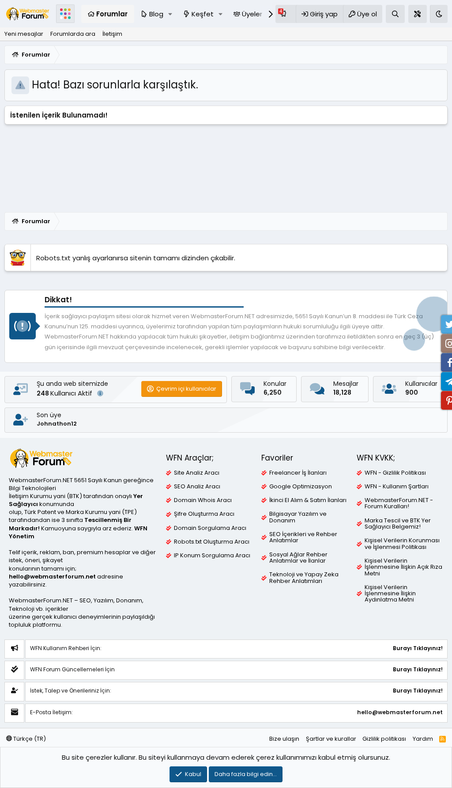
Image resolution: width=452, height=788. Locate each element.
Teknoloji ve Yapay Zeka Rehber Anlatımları (304, 578)
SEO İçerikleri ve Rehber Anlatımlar (303, 537)
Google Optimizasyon (300, 487)
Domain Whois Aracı (203, 500)
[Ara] (395, 14)
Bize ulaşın (284, 739)
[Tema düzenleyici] (417, 14)
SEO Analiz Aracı (197, 487)
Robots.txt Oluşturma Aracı (211, 542)
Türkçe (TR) (29, 739)
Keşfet (203, 14)
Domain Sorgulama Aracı (210, 528)
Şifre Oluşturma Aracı (204, 514)
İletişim (112, 34)
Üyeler (252, 14)
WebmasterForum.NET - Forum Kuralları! (399, 503)
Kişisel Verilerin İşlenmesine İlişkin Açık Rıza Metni (403, 567)
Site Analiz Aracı (196, 473)
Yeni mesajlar (23, 34)
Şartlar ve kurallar (331, 739)
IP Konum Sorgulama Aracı (212, 556)
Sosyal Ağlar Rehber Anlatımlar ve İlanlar (298, 558)
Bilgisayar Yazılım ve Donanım (298, 517)
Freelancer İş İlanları (298, 473)
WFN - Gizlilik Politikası (395, 473)
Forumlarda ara (72, 34)
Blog (156, 14)
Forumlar (112, 14)
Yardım (423, 739)
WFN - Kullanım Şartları (397, 487)
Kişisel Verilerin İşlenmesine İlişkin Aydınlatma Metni (390, 593)
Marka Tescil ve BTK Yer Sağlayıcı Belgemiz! (398, 524)
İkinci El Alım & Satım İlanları (308, 500)
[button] (170, 14)
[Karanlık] (439, 14)
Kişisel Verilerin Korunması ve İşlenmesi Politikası (402, 544)
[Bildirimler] (285, 14)
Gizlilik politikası (384, 739)
